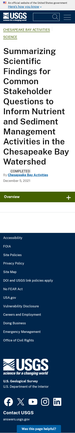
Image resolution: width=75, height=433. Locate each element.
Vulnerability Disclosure (21, 306)
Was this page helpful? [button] (39, 429)
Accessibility (12, 238)
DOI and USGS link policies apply (28, 280)
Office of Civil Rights (18, 340)
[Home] (15, 20)
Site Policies (12, 255)
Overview (12, 197)
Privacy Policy (13, 263)
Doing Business (14, 323)
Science (10, 37)
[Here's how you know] (37, 5)
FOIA (7, 246)
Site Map (10, 272)
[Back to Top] (60, 418)
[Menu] (67, 17)
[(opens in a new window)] (8, 401)
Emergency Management (22, 332)
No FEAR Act (13, 289)
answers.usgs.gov (16, 419)
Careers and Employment (22, 315)
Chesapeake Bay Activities (26, 30)
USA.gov (9, 298)
